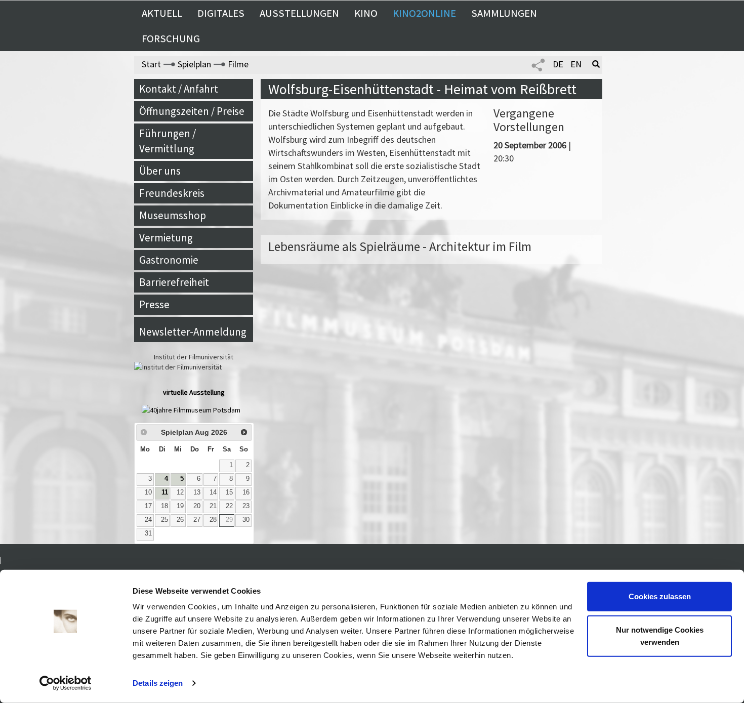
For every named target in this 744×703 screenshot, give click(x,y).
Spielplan (194, 64)
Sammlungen (504, 13)
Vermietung (166, 237)
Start (151, 64)
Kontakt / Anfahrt (178, 89)
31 (148, 533)
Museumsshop (172, 215)
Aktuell (162, 13)
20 (196, 506)
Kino (366, 13)
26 (180, 519)
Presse (154, 304)
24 (148, 519)
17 (148, 506)
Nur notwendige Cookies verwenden (660, 635)
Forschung (171, 38)
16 (246, 492)
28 (213, 519)
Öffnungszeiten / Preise (191, 111)
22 (229, 506)
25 (164, 519)
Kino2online (424, 13)
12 (180, 492)
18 (164, 506)
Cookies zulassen (660, 596)
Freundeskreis (171, 193)
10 (148, 492)
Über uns (160, 171)
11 (164, 492)
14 (213, 492)
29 (229, 519)
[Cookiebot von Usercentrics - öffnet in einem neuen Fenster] (65, 683)
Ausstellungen (299, 13)
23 (246, 506)
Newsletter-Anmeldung (192, 332)
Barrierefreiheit (174, 282)
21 (213, 506)
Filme (238, 64)
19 (180, 506)
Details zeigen (158, 683)
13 (196, 492)
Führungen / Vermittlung (167, 141)
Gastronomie (168, 260)
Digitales (220, 13)
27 (196, 519)
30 (246, 519)
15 (229, 492)
